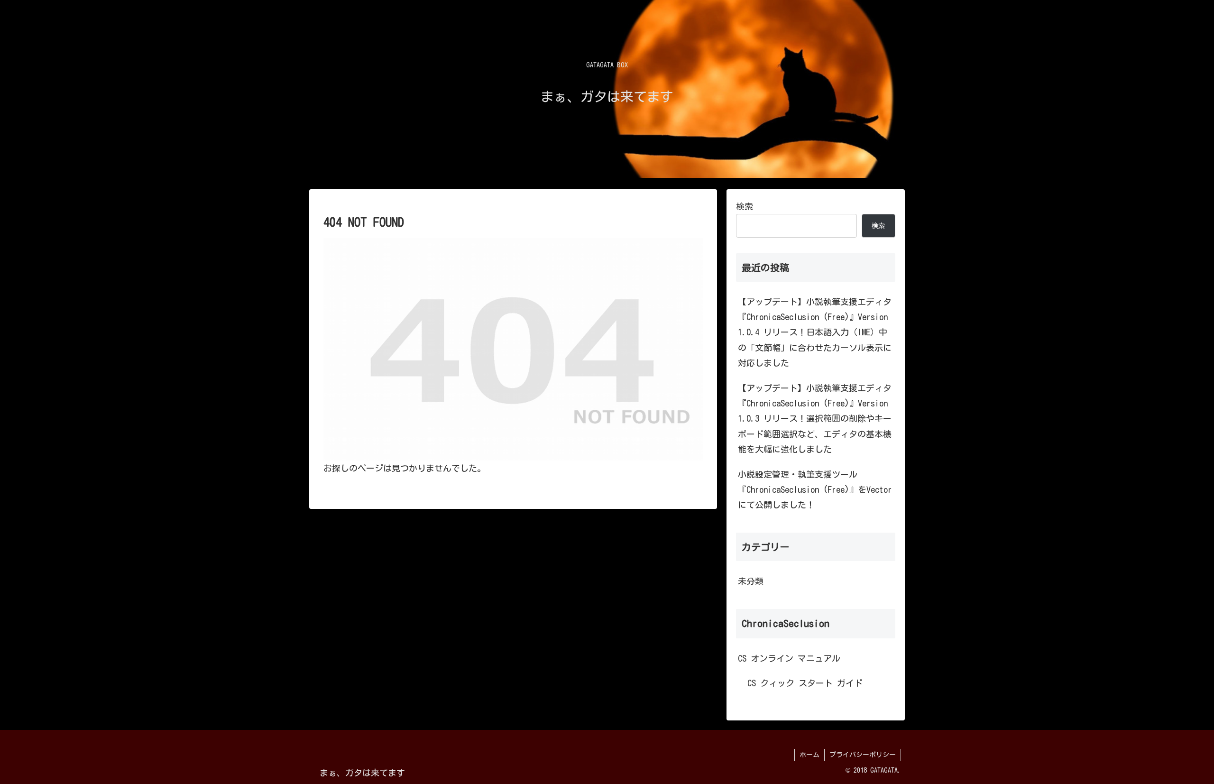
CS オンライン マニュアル (789, 658)
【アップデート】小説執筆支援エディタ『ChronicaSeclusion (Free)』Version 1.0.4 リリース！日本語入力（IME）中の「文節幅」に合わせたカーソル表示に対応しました (815, 332)
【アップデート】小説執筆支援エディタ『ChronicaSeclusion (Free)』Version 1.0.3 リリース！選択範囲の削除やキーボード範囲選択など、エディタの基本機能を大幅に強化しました (815, 419)
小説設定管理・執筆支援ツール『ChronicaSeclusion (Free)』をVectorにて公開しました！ (815, 489)
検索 (744, 206)
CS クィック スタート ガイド (805, 683)
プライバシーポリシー (862, 754)
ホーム (809, 754)
